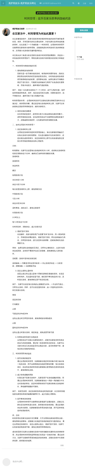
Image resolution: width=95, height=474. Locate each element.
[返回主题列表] (3, 3)
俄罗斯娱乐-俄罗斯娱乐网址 (22, 3)
